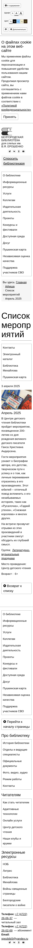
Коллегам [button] (9, 200)
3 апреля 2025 (10, 386)
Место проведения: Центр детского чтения (16, 566)
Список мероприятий (16, 325)
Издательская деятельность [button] (12, 209)
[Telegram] (9, 151)
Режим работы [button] (12, 779)
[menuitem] (16, 175)
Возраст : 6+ (9, 573)
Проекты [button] (8, 218)
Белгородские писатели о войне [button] (14, 903)
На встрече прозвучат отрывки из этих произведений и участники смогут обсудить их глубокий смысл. (15, 534)
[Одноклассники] (19, 151)
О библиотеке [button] (12, 175)
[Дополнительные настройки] (6, 29)
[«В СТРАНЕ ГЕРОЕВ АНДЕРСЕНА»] (16, 399)
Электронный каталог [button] (11, 357)
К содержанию (13, 6)
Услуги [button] (7, 193)
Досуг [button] (6, 242)
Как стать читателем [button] (16, 802)
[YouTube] (23, 151)
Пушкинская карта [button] (14, 249)
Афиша (10, 286)
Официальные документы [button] (12, 763)
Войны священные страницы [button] (15, 891)
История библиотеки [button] (16, 742)
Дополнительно (19, 29)
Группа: (15, 554)
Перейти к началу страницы (16, 724)
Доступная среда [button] (14, 236)
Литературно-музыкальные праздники (15, 554)
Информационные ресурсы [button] (15, 184)
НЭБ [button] (6, 864)
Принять (9, 117)
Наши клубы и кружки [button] (12, 841)
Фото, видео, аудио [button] (15, 772)
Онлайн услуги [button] (12, 820)
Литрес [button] (7, 870)
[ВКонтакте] (14, 151)
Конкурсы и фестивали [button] (10, 227)
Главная (21, 282)
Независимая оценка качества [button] (16, 258)
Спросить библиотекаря (14, 161)
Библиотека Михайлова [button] (10, 368)
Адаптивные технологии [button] (11, 811)
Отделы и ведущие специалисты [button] (15, 752)
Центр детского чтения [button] (13, 829)
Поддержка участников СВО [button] (13, 270)
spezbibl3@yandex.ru (14, 938)
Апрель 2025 (13, 298)
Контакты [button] (9, 347)
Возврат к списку (12, 588)
